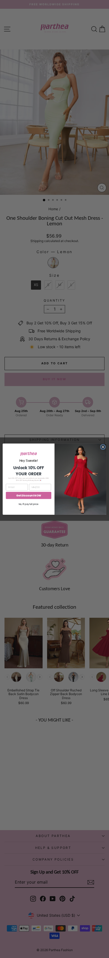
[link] (28, 453)
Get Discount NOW (28, 495)
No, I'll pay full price (29, 504)
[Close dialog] (103, 447)
